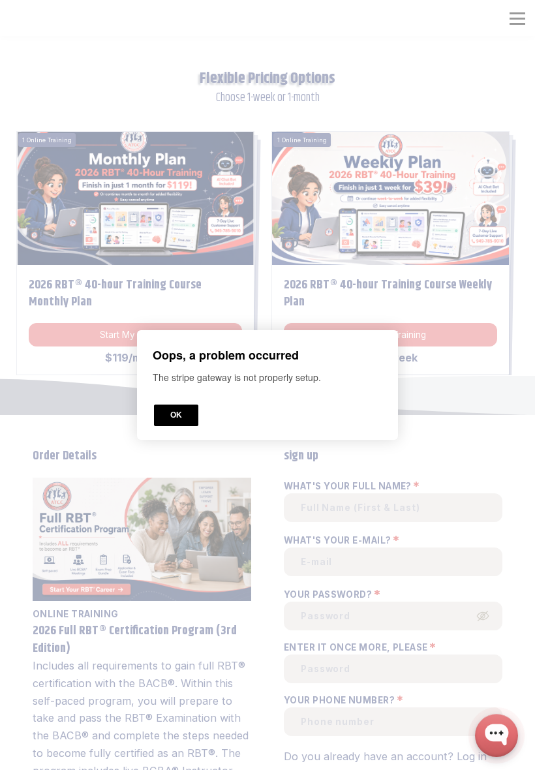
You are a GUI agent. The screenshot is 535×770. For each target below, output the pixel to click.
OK (176, 415)
